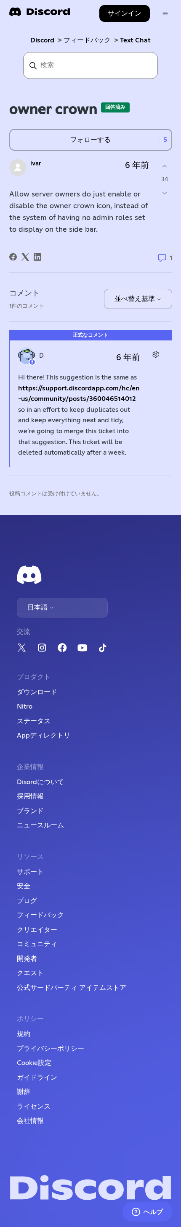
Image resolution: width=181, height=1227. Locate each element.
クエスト (30, 973)
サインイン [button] (124, 13)
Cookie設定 (34, 1063)
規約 (23, 1034)
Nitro (24, 706)
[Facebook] (13, 257)
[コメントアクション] (156, 354)
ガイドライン (37, 1077)
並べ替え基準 (135, 299)
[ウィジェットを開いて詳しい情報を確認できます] (147, 1212)
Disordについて (40, 782)
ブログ (27, 900)
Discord (42, 40)
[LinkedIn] (37, 257)
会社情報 (30, 1120)
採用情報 (30, 796)
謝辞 (23, 1091)
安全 (23, 886)
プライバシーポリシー (50, 1048)
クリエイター (37, 929)
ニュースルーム (40, 825)
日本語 (38, 607)
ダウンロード (37, 692)
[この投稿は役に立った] (164, 166)
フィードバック (87, 40)
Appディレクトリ (43, 735)
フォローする (90, 139)
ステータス (34, 721)
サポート (30, 872)
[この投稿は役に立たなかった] (164, 193)
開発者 (27, 958)
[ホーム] (39, 14)
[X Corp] (25, 257)
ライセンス (34, 1106)
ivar (35, 163)
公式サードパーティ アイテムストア (71, 987)
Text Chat (135, 40)
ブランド (30, 811)
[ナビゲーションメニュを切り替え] (165, 13)
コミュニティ (37, 944)
